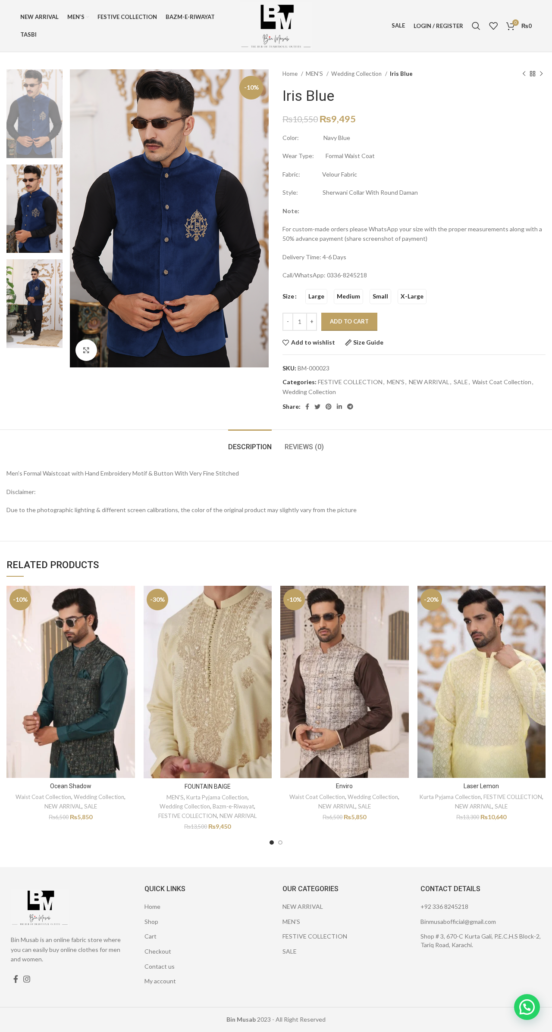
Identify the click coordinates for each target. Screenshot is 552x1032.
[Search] (476, 25)
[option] (34, 113)
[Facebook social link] (307, 406)
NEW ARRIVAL (429, 381)
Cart (150, 936)
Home (290, 73)
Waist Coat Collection (501, 381)
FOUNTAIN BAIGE (208, 786)
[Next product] (541, 74)
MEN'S (315, 73)
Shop (151, 921)
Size (288, 296)
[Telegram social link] (350, 406)
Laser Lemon (481, 786)
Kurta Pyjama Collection (217, 797)
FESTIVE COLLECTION (350, 381)
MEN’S (291, 921)
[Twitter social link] (317, 406)
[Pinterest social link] (328, 406)
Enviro (344, 786)
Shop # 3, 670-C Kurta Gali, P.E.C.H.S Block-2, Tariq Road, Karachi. (480, 940)
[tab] (250, 442)
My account (160, 981)
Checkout (157, 951)
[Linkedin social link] (339, 406)
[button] (527, 1007)
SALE (461, 381)
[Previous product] (524, 74)
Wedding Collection (357, 73)
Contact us (159, 966)
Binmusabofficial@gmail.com (458, 921)
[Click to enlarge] (86, 350)
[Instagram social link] (27, 979)
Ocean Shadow (70, 786)
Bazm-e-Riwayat (233, 806)
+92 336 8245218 (444, 906)
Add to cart (349, 321)
